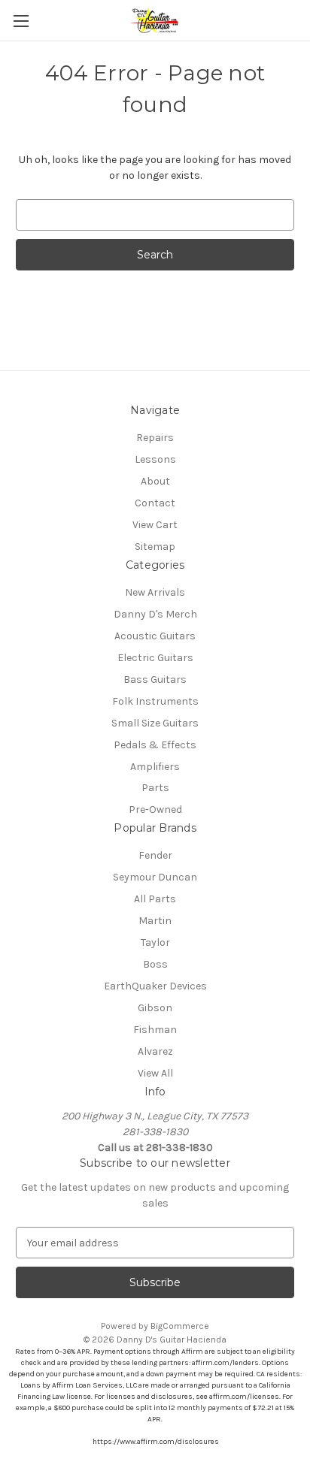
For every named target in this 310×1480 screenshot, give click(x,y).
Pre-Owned (155, 809)
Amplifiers (155, 766)
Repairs (155, 437)
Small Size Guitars (155, 723)
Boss (155, 964)
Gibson (155, 1007)
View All (155, 1073)
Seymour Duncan (155, 877)
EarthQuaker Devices (155, 986)
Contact (155, 503)
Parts (155, 787)
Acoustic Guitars (155, 636)
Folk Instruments (155, 701)
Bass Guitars (155, 679)
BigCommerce (179, 1326)
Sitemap (155, 546)
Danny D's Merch (155, 614)
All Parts (155, 899)
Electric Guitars (155, 657)
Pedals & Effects (155, 744)
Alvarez (155, 1051)
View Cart (155, 524)
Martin (155, 920)
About (155, 481)
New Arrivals (155, 592)
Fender (155, 855)
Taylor (155, 942)
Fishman (155, 1029)
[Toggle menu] (20, 20)
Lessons (155, 459)
